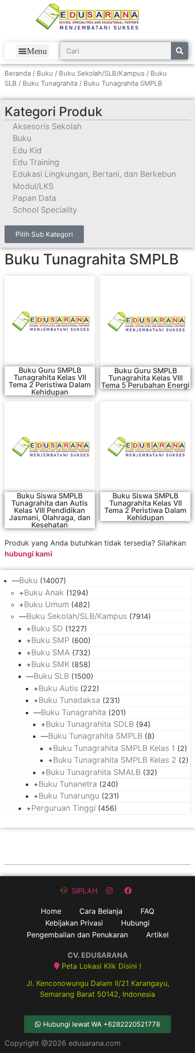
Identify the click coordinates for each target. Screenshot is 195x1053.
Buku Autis (58, 688)
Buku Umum (46, 604)
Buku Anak (44, 592)
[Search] (179, 50)
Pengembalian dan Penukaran (77, 934)
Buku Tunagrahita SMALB (93, 772)
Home (51, 911)
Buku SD (47, 628)
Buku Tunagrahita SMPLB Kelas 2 (114, 760)
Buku (45, 73)
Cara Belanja (100, 911)
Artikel (157, 934)
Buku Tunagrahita (50, 83)
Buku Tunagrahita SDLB (90, 724)
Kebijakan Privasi (74, 922)
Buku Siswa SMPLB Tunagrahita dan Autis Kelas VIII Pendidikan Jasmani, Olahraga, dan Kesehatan (50, 510)
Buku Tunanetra (68, 784)
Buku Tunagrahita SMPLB (95, 736)
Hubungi (135, 922)
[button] (32, 51)
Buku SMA (50, 652)
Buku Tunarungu (69, 795)
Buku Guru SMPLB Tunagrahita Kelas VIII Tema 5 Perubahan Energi (145, 378)
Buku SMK (50, 664)
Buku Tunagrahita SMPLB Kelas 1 (114, 748)
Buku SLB (51, 676)
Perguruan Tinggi (63, 808)
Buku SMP (50, 640)
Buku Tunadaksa (69, 700)
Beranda (18, 73)
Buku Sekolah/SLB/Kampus (102, 73)
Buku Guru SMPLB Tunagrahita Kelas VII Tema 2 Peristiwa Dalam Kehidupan (50, 381)
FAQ (147, 911)
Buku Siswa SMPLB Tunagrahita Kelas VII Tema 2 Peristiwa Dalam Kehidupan (145, 506)
